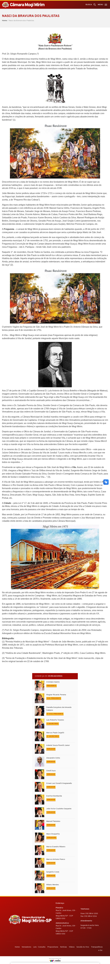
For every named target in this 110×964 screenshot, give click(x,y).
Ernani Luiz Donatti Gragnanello (59, 783)
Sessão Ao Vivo (82, 947)
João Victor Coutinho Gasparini (58, 809)
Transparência (96, 947)
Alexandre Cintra (53, 758)
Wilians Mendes (52, 885)
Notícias (63, 947)
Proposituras (52, 947)
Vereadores (26, 947)
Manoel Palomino (53, 821)
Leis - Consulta (39, 947)
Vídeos (72, 947)
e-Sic (100, 950)
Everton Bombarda (54, 796)
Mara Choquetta (53, 834)
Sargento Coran (52, 872)
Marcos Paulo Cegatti (55, 733)
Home (4, 20)
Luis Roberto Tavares (55, 720)
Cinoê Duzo (51, 771)
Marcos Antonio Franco (55, 859)
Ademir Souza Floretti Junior (58, 745)
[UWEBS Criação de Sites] (55, 960)
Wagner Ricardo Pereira (56, 695)
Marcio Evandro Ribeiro (55, 847)
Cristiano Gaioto (53, 682)
